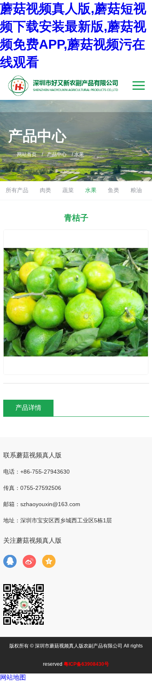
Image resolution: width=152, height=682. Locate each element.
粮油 (136, 190)
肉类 (45, 190)
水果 (90, 190)
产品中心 (56, 154)
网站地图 (13, 677)
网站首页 (26, 154)
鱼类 (113, 190)
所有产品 (17, 190)
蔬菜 (68, 190)
